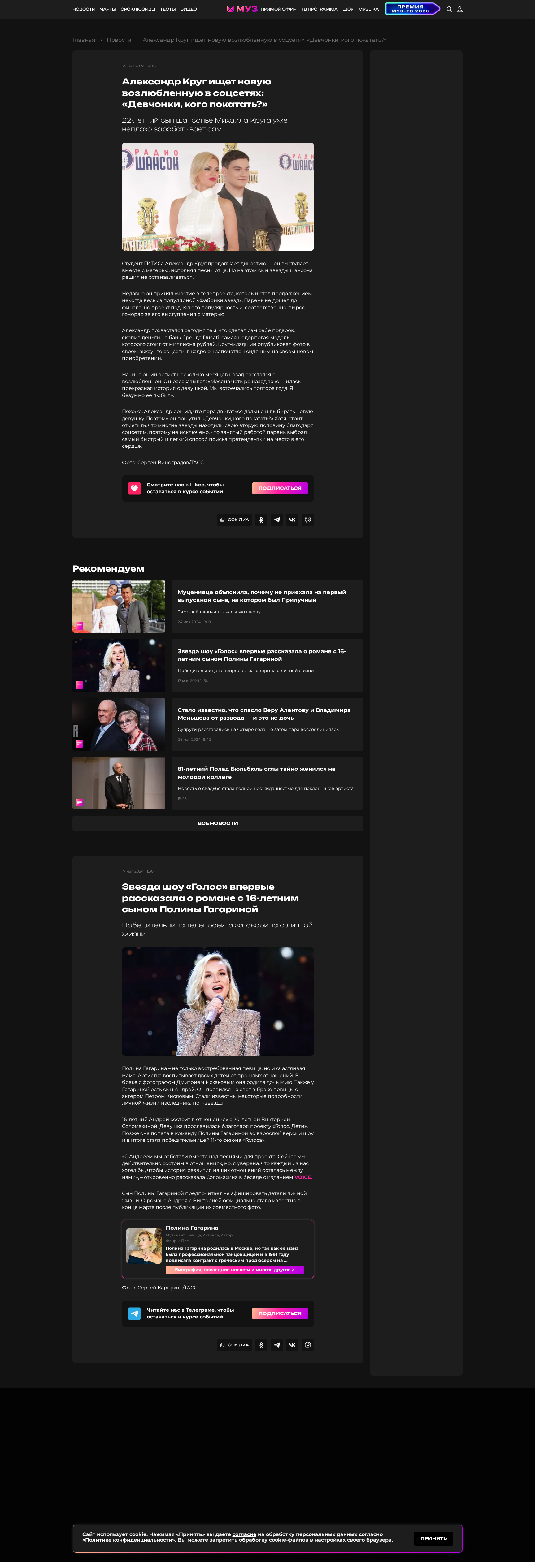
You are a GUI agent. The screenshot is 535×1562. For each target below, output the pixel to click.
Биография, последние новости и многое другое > (234, 1269)
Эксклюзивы (138, 9)
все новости (218, 823)
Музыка (368, 9)
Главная (83, 40)
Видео (189, 9)
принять (433, 1538)
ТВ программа (319, 9)
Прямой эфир (278, 9)
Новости (83, 9)
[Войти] (460, 9)
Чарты (108, 9)
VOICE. (303, 1177)
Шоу (348, 9)
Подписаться (280, 488)
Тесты (168, 9)
